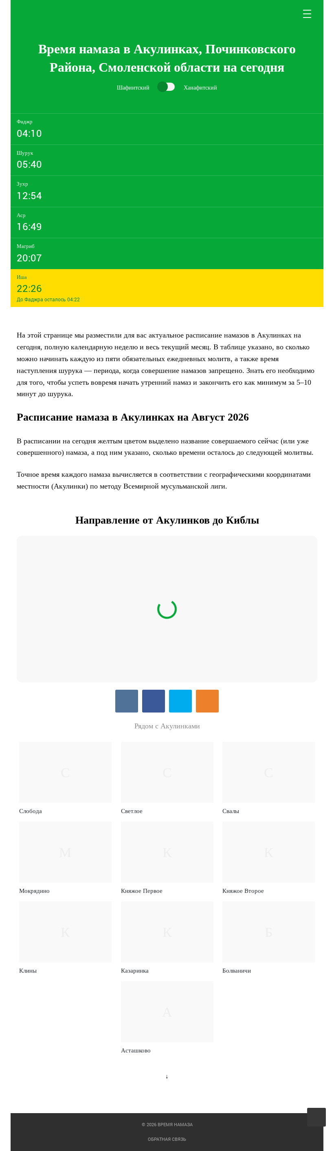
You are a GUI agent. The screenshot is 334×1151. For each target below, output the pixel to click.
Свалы (230, 811)
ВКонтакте (126, 701)
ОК (207, 701)
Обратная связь (167, 1139)
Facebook (153, 701)
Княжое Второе (243, 891)
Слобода (30, 811)
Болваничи (236, 970)
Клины (28, 970)
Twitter (180, 701)
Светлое (132, 811)
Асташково (136, 1050)
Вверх (317, 1117)
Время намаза (51, 13)
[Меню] (307, 14)
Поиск (288, 14)
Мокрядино (34, 891)
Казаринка (135, 970)
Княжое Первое (142, 891)
